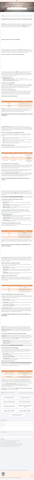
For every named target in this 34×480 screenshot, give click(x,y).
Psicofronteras (19, 477)
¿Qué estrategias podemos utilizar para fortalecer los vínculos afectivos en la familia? (12, 443)
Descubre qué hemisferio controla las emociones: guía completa (8, 393)
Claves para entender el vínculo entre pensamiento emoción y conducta (11, 446)
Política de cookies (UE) (3, 477)
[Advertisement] (17, 21)
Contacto (8, 477)
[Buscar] (25, 8)
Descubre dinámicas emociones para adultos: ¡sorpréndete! (25, 392)
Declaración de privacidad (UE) (13, 477)
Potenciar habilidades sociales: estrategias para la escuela (9, 442)
